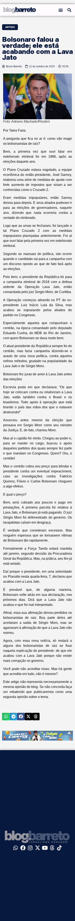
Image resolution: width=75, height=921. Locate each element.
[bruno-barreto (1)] (37, 739)
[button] (60, 10)
